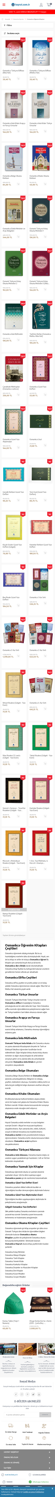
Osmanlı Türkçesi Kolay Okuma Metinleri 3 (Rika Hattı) (39, 282)
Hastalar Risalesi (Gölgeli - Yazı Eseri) (40, 809)
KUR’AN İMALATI (11, 1475)
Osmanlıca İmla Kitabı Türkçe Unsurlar (41, 124)
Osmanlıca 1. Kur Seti (38, 597)
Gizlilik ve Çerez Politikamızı (33, 1492)
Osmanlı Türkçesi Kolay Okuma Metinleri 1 (39, 230)
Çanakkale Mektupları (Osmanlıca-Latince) (11, 388)
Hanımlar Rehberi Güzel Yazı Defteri (41, 546)
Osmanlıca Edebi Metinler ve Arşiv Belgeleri (14, 230)
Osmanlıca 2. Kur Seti (38, 650)
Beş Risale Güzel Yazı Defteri (11, 598)
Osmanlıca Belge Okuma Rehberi (12, 177)
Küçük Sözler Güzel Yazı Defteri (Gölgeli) (12, 546)
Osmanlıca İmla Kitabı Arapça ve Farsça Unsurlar (14, 124)
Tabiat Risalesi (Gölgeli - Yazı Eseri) (41, 757)
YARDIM (9, 1482)
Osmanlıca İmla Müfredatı (13, 334)
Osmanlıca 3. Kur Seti (11, 650)
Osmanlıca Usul (36, 439)
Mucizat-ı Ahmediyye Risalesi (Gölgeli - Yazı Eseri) (14, 862)
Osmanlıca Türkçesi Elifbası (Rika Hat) (13, 72)
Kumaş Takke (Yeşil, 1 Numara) (11, 1322)
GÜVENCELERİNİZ (39, 1475)
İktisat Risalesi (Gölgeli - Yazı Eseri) (14, 704)
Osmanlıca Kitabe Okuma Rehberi (39, 177)
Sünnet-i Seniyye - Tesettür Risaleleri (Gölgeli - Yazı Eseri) (14, 809)
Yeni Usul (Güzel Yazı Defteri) (38, 493)
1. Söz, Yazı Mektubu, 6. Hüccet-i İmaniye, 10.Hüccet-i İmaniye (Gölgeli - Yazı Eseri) (41, 862)
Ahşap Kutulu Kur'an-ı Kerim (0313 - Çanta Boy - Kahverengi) (40, 1322)
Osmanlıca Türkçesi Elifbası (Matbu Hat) (40, 72)
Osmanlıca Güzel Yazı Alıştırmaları (11, 440)
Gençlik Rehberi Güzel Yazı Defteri (13, 493)
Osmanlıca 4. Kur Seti (38, 703)
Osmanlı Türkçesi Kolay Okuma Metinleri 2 (12, 282)
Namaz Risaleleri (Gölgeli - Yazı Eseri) (13, 915)
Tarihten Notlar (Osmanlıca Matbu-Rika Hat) (40, 335)
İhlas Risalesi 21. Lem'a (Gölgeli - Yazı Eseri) (11, 757)
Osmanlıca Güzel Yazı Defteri (38, 388)
